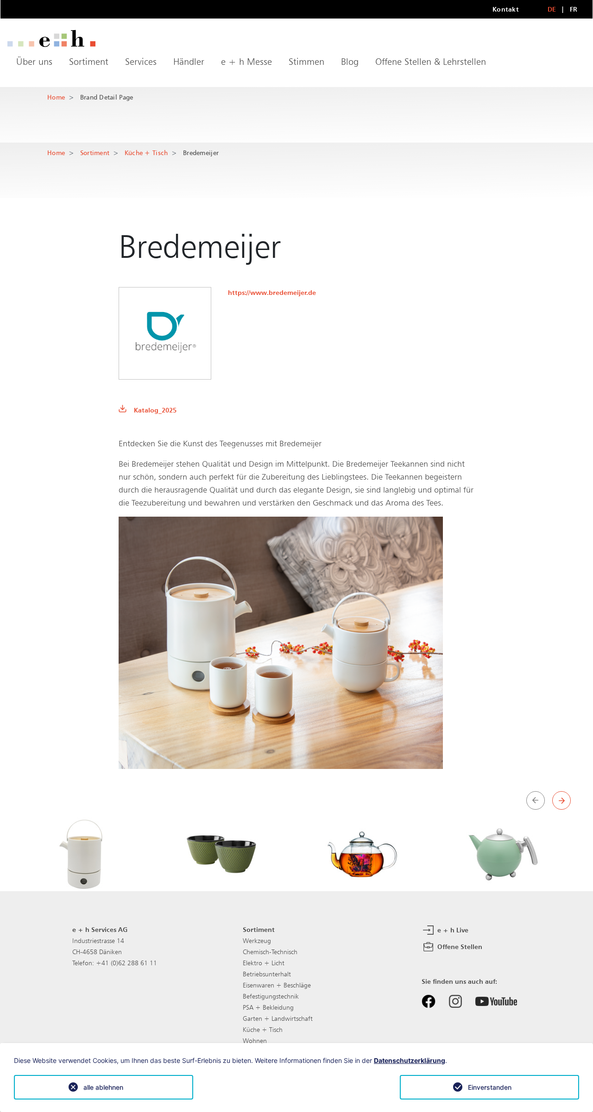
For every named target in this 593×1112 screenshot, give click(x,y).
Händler (188, 61)
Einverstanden (489, 1087)
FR (574, 9)
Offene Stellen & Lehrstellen (430, 61)
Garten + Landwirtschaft (278, 1018)
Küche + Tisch (146, 152)
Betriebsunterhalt (267, 974)
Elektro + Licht (263, 963)
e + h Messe (246, 61)
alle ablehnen (103, 1087)
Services (141, 61)
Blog (350, 61)
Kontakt (505, 9)
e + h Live (451, 929)
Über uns (34, 61)
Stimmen (306, 61)
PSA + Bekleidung (268, 1007)
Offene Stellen (458, 946)
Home (56, 97)
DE (552, 9)
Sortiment (88, 61)
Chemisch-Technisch (270, 952)
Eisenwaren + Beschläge (277, 985)
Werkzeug (257, 940)
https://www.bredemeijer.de (272, 292)
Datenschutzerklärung (409, 1060)
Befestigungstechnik (271, 996)
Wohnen (255, 1040)
